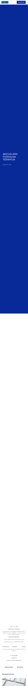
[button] (12, 2)
